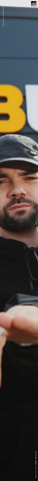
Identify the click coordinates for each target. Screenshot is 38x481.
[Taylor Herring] (33, 3)
